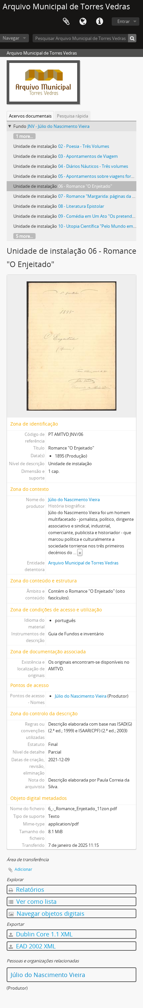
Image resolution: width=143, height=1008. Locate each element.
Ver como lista (36, 901)
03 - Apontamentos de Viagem (88, 156)
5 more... (24, 236)
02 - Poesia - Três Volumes (83, 146)
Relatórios (29, 889)
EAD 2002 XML (35, 946)
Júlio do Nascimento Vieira (74, 500)
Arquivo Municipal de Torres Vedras (83, 563)
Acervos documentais (30, 116)
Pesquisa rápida (72, 116)
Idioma (82, 21)
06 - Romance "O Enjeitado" (85, 186)
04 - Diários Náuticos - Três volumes (93, 166)
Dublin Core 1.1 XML (43, 934)
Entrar (123, 21)
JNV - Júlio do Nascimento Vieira (58, 126)
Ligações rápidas (99, 21)
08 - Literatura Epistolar (81, 206)
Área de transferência (66, 21)
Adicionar (23, 869)
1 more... (24, 136)
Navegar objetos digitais (49, 913)
